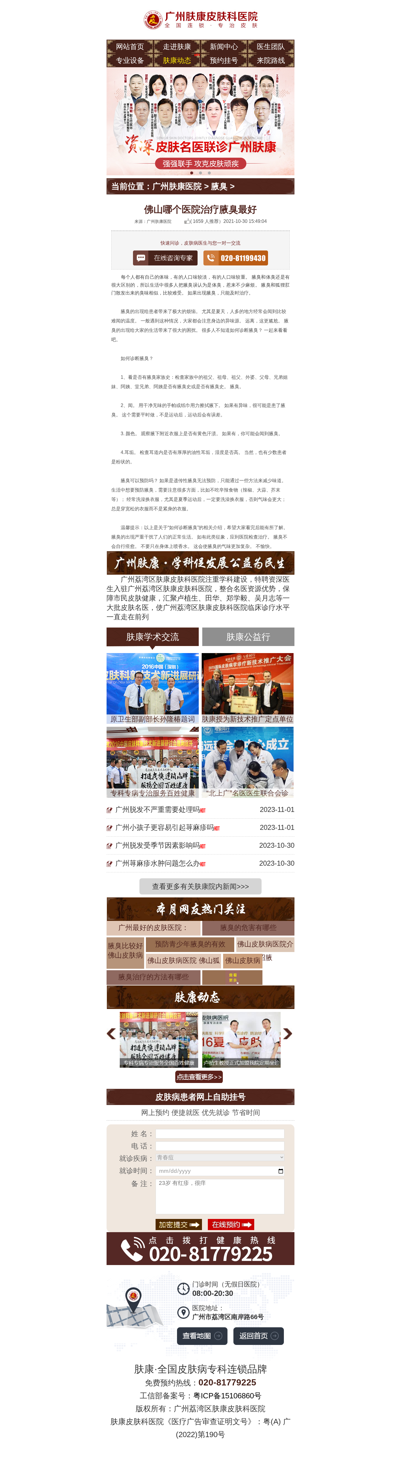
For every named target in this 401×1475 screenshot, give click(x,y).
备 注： (142, 1184)
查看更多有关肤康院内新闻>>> (200, 886)
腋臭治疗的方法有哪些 (153, 977)
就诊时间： (136, 1171)
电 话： (142, 1146)
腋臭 (219, 186)
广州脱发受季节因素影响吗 (157, 845)
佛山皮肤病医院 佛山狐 (183, 960)
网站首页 (130, 47)
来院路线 (271, 60)
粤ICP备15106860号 (227, 1395)
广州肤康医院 (177, 186)
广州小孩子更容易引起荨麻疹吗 (164, 827)
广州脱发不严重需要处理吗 (157, 809)
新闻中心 (224, 47)
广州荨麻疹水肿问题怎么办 (157, 863)
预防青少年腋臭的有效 (190, 944)
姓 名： (142, 1134)
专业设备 (130, 60)
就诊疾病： (136, 1158)
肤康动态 (177, 60)
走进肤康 (177, 47)
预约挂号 (224, 60)
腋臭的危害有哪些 (248, 927)
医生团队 (271, 47)
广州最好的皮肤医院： (153, 927)
